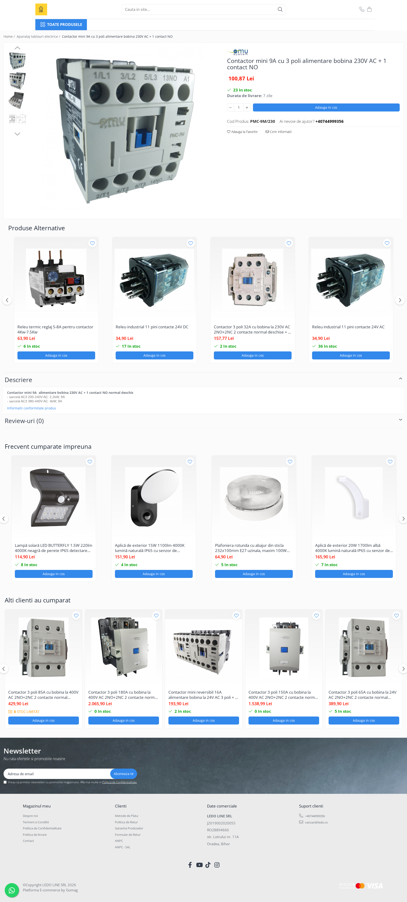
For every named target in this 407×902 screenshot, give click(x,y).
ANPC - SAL (122, 847)
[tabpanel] (122, 128)
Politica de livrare (35, 834)
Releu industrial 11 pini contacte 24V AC (348, 326)
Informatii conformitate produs (31, 408)
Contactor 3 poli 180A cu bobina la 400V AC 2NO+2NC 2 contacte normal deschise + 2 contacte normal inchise (123, 695)
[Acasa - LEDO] (58, 9)
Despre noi (30, 816)
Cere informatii (280, 131)
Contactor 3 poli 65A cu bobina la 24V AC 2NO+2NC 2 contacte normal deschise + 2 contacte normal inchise (362, 695)
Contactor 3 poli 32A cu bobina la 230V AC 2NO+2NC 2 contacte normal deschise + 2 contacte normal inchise (252, 329)
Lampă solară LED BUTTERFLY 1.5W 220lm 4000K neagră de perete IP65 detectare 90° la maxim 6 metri (53, 548)
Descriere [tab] (18, 379)
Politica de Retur (126, 822)
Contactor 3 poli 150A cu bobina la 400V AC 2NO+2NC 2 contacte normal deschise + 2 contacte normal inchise (283, 695)
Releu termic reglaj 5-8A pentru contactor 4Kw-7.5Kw (55, 329)
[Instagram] (217, 865)
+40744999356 (314, 816)
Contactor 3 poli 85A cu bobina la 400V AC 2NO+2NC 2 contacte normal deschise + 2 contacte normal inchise (43, 695)
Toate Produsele (64, 24)
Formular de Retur (128, 834)
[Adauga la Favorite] (92, 243)
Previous (17, 48)
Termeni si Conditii (36, 822)
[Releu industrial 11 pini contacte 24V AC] (351, 279)
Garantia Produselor (129, 828)
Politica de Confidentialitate (119, 782)
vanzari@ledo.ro (316, 822)
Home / (10, 36)
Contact (28, 841)
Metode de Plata (126, 816)
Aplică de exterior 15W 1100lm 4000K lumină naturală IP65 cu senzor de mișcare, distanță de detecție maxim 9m (151, 548)
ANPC (119, 841)
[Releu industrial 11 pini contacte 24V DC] (154, 279)
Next (17, 133)
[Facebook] (190, 865)
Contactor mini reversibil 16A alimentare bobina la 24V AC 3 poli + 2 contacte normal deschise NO (202, 695)
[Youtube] (199, 865)
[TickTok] (208, 865)
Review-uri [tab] (24, 420)
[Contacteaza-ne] (361, 9)
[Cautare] (280, 9)
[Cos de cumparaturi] (369, 9)
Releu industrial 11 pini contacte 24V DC (152, 326)
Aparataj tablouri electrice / (39, 36)
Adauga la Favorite (244, 131)
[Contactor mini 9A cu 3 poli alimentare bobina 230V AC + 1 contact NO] (122, 128)
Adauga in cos (326, 107)
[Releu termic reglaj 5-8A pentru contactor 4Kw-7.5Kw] (56, 279)
